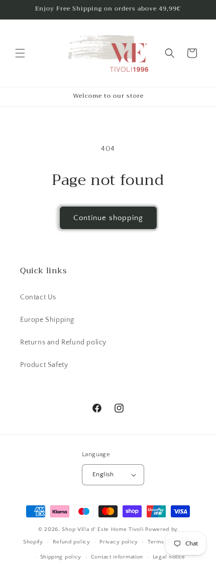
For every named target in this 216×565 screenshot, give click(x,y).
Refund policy (71, 542)
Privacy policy (118, 542)
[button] (20, 53)
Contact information (117, 557)
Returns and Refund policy (63, 342)
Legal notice (169, 557)
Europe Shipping (47, 320)
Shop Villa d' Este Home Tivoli (103, 529)
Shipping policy (61, 557)
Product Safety (44, 365)
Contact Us (38, 297)
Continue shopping (108, 218)
